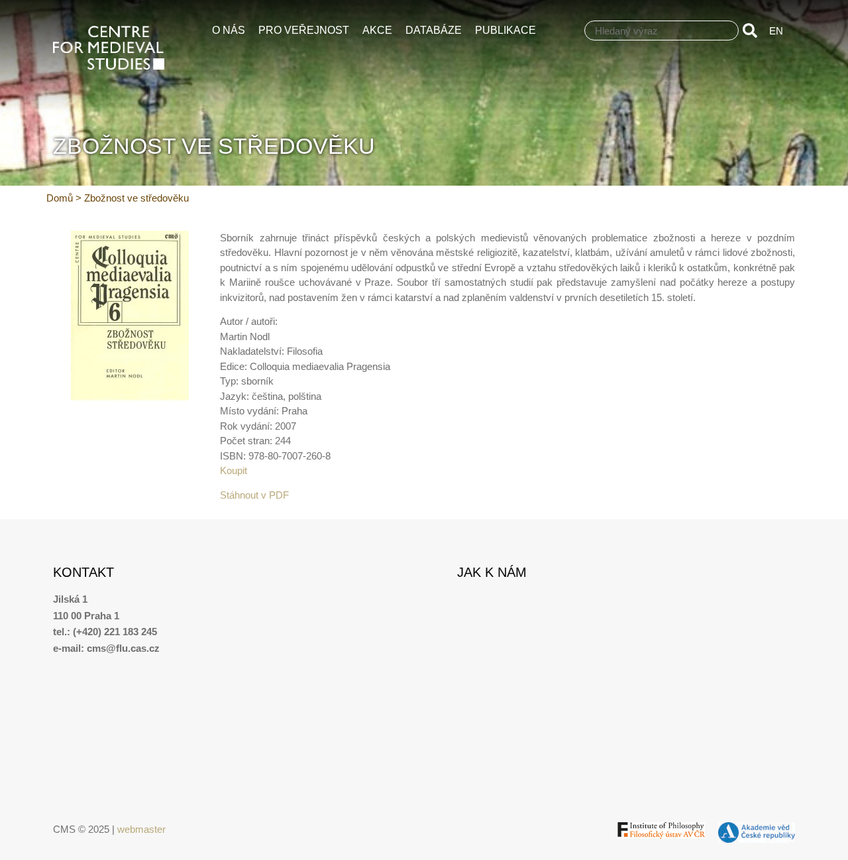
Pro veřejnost (303, 30)
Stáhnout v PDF (254, 495)
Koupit (233, 470)
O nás (228, 30)
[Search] (753, 30)
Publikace (505, 30)
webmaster (141, 829)
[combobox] (661, 30)
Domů (59, 198)
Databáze (433, 30)
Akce (377, 30)
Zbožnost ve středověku (136, 198)
